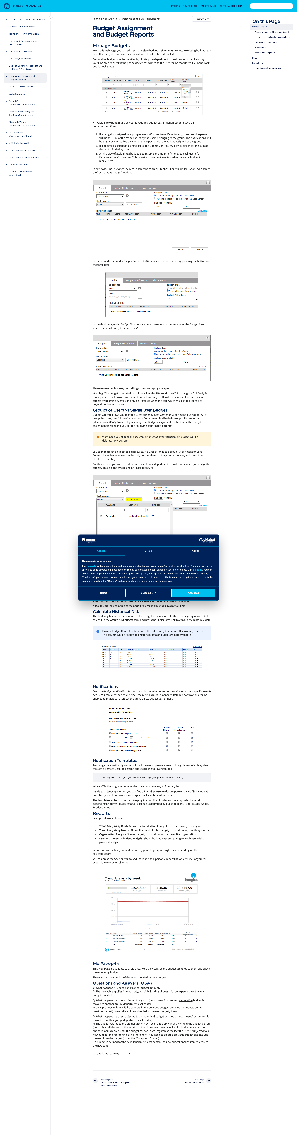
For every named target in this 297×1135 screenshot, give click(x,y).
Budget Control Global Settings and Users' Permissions (25, 67)
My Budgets (257, 63)
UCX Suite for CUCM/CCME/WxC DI (20, 134)
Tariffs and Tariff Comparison (24, 34)
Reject (103, 592)
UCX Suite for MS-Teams (22, 150)
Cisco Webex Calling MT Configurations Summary (22, 113)
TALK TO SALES (208, 6)
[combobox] (271, 6)
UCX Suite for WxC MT (21, 143)
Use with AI (201, 18)
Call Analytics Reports (20, 51)
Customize (147, 592)
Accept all (193, 592)
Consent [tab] (101, 550)
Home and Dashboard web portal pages (23, 42)
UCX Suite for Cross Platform (24, 157)
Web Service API (18, 94)
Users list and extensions (22, 27)
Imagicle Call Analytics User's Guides (20, 173)
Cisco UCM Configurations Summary (22, 103)
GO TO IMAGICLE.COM (231, 6)
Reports (255, 58)
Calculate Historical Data (266, 42)
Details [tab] (148, 550)
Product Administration (21, 87)
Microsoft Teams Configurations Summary (22, 124)
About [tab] (195, 550)
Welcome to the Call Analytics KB (141, 19)
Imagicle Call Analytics (26, 6)
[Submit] (253, 6)
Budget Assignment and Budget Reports (22, 78)
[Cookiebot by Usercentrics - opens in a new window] (201, 540)
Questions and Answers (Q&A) (268, 68)
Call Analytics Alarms (20, 59)
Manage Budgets (259, 27)
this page (196, 569)
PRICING (175, 6)
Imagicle (91, 566)
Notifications (260, 47)
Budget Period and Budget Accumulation (272, 37)
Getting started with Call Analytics (27, 19)
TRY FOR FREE (190, 6)
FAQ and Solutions (19, 165)
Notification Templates (265, 53)
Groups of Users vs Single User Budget (272, 32)
